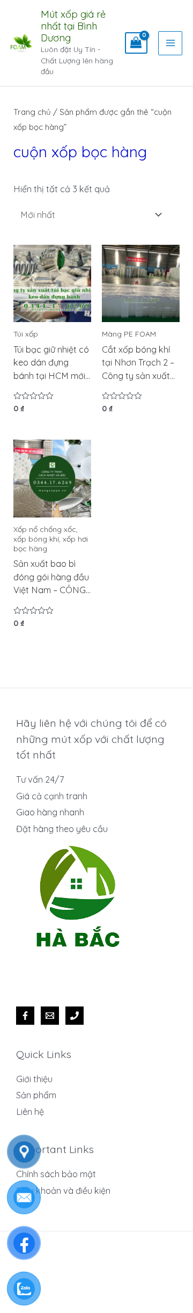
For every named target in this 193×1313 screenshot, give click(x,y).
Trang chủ (32, 112)
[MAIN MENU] (170, 43)
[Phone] (74, 1015)
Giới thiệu (34, 1079)
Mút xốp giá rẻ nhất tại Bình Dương (73, 26)
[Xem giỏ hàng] (136, 43)
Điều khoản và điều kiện (63, 1190)
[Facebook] (25, 1015)
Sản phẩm (36, 1095)
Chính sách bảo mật (56, 1174)
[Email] (50, 1015)
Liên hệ (30, 1111)
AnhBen (122, 1288)
